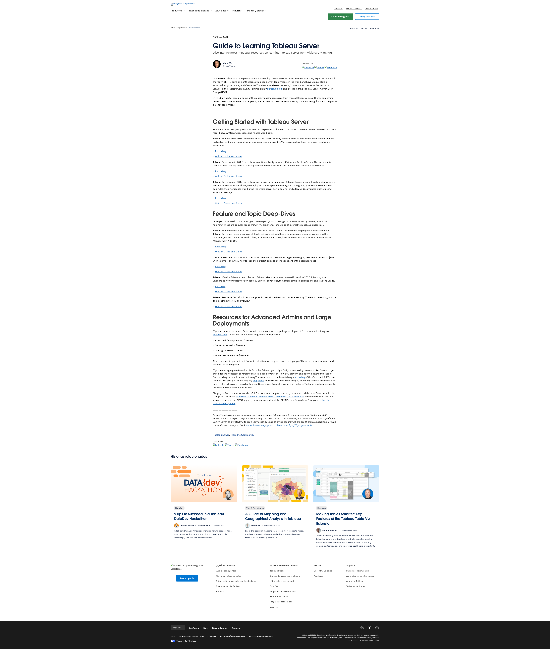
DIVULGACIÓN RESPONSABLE (232, 636)
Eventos (273, 607)
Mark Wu (227, 63)
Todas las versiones (355, 586)
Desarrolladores (219, 628)
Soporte (350, 565)
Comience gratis (340, 16)
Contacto (338, 8)
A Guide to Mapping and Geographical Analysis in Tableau (273, 516)
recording (299, 377)
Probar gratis (187, 578)
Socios (317, 565)
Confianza (194, 628)
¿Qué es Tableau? (225, 565)
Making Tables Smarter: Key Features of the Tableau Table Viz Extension (343, 519)
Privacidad (212, 636)
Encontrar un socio (323, 570)
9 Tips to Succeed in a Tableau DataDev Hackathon (199, 516)
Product (184, 28)
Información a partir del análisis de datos (236, 581)
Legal (173, 636)
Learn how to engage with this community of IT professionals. (279, 425)
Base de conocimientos (357, 570)
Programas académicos (281, 601)
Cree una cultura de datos (228, 576)
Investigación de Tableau (228, 586)
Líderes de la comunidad (282, 581)
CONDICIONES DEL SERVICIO (191, 636)
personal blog (274, 88)
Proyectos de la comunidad (283, 591)
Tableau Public (277, 570)
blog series (258, 380)
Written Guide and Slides (228, 156)
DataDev (274, 586)
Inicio (173, 28)
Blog (178, 28)
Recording (220, 151)
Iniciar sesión (371, 8)
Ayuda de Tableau (355, 581)
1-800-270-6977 (354, 8)
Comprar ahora (367, 16)
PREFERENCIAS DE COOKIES (261, 636)
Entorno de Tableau (279, 596)
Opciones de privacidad (186, 641)
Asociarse (318, 576)
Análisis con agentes (226, 570)
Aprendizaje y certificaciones (360, 576)
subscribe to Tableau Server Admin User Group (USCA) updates (270, 396)
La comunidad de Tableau (284, 565)
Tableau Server (194, 28)
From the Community (242, 434)
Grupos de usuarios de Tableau (285, 576)
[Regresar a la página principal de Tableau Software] (183, 3)
